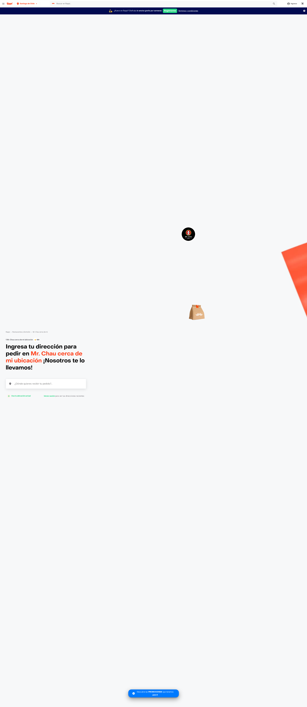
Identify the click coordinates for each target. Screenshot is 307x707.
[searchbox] (163, 4)
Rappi (8, 332)
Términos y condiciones (188, 11)
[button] (27, 4)
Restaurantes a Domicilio (21, 332)
